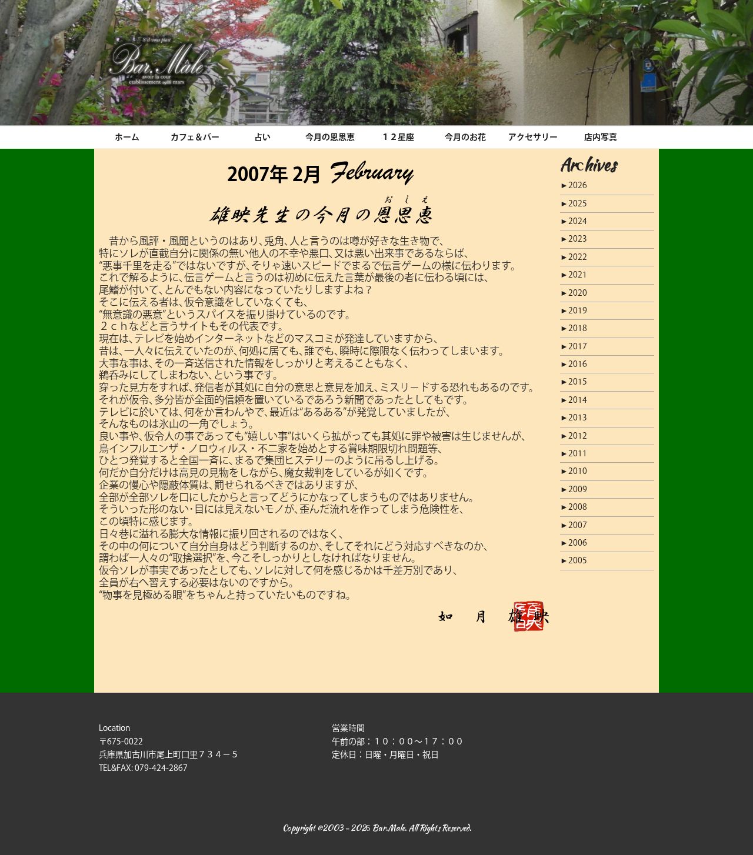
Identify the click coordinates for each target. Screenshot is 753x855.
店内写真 (600, 137)
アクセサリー (533, 137)
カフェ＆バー (195, 137)
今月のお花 (465, 137)
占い (262, 137)
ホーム (127, 137)
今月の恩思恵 (330, 137)
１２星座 (397, 137)
